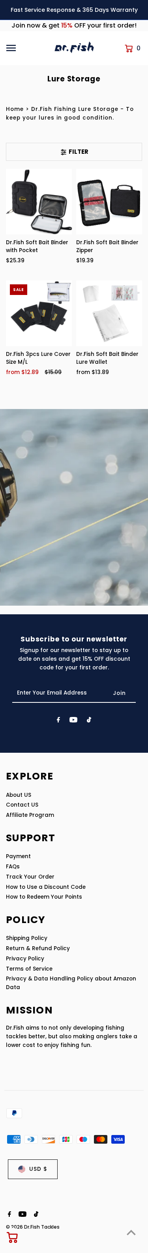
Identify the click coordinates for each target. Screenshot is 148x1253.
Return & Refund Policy (38, 948)
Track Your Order (30, 877)
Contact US (22, 805)
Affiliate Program (30, 815)
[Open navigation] (27, 48)
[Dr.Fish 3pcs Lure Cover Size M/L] (39, 313)
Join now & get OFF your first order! (74, 25)
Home (15, 109)
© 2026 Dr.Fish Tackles (33, 1227)
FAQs (13, 866)
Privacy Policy (25, 958)
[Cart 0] (13, 1237)
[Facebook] (58, 721)
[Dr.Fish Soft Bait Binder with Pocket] (39, 201)
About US (18, 795)
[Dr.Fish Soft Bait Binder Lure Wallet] (109, 313)
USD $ (38, 1169)
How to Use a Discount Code (46, 887)
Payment (18, 856)
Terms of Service (29, 969)
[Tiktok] (89, 721)
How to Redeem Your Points (44, 897)
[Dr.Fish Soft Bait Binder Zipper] (109, 201)
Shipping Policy (26, 938)
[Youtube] (73, 721)
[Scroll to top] (131, 1232)
